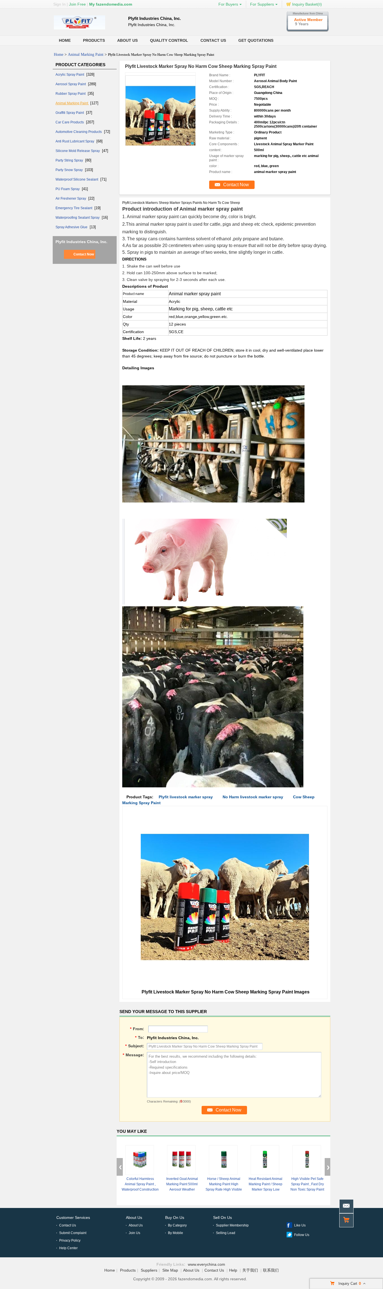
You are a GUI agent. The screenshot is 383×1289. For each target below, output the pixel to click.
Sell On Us (222, 1217)
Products (94, 40)
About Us (127, 40)
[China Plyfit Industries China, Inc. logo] (79, 29)
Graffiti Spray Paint (70, 113)
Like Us (300, 1225)
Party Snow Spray (70, 170)
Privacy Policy (69, 1240)
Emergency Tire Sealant (74, 208)
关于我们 (250, 1270)
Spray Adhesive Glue (72, 227)
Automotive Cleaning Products (79, 132)
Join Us (134, 1233)
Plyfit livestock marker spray (186, 797)
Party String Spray (70, 160)
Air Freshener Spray (71, 198)
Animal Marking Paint (85, 54)
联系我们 (271, 1270)
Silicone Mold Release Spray (78, 151)
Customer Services (73, 1217)
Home (65, 40)
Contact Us (213, 40)
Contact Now (83, 254)
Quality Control (169, 40)
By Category (177, 1225)
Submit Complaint (72, 1233)
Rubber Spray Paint (71, 94)
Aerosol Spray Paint (71, 84)
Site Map (170, 1270)
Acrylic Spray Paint (70, 75)
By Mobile (175, 1233)
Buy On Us (174, 1217)
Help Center (68, 1248)
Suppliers (149, 1270)
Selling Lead (225, 1233)
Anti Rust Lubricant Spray (75, 141)
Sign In (59, 4)
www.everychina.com (206, 1264)
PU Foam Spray (68, 189)
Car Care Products (70, 122)
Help (233, 1270)
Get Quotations (255, 40)
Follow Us (301, 1235)
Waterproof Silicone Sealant (77, 179)
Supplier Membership (232, 1225)
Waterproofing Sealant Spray (78, 218)
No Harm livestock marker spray (253, 797)
